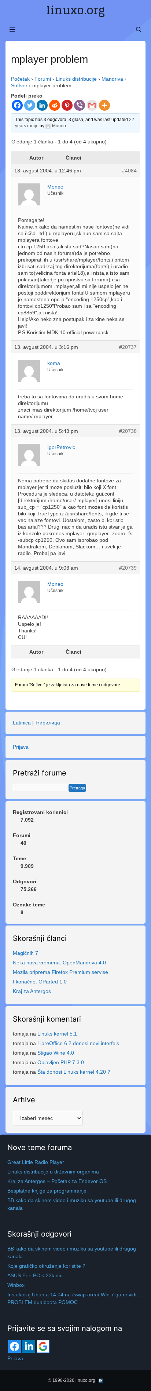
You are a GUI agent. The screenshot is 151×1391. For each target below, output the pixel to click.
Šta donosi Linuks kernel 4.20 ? (73, 1072)
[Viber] (79, 105)
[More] (104, 105)
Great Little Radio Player (35, 1162)
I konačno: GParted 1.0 (40, 982)
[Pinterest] (67, 105)
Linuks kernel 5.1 (57, 1034)
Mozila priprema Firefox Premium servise (60, 972)
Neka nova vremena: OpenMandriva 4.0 (59, 962)
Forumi (42, 79)
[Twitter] (29, 105)
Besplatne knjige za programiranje (46, 1191)
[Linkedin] (42, 105)
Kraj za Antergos (32, 991)
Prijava (21, 747)
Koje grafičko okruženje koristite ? (46, 1266)
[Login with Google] (43, 1346)
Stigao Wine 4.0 (55, 1053)
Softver (19, 85)
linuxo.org (75, 10)
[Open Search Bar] (138, 29)
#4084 (129, 171)
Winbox (16, 1285)
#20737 (128, 347)
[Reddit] (54, 105)
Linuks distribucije (76, 79)
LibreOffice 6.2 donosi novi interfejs (78, 1043)
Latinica (22, 723)
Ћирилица (47, 723)
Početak (20, 79)
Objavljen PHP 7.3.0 (60, 1062)
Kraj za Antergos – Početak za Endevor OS (57, 1181)
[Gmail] (91, 105)
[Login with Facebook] (14, 1346)
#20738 (128, 431)
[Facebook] (17, 105)
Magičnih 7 (25, 953)
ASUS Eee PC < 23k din (35, 1275)
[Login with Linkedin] (28, 1346)
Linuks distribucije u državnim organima (53, 1172)
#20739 (128, 568)
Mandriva (112, 79)
